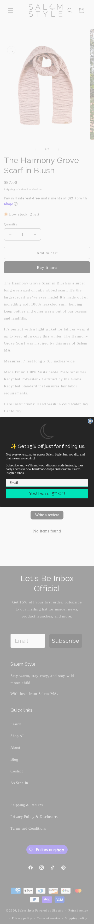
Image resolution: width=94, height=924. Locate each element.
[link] (47, 431)
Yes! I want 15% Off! (47, 493)
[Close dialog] (90, 421)
